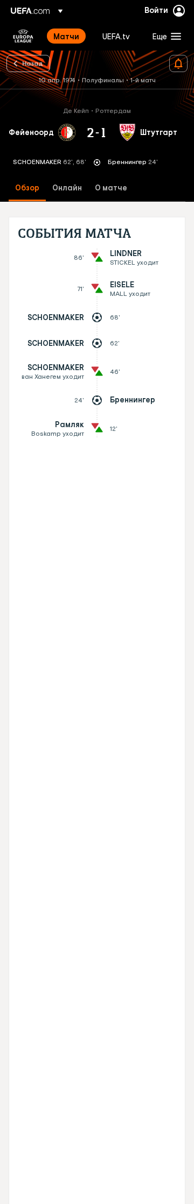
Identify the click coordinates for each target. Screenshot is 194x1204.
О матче (111, 188)
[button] (164, 36)
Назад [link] (32, 63)
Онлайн (67, 188)
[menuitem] (68, 36)
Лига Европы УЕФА (23, 36)
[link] (66, 36)
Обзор (27, 188)
